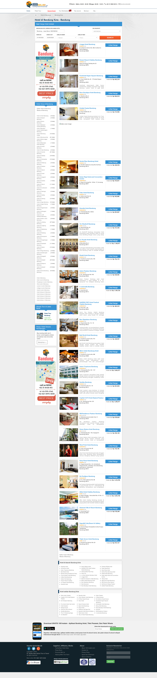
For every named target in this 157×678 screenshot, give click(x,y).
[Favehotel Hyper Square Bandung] (82, 82)
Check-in (38, 34)
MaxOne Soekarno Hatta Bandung (89, 578)
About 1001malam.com (88, 648)
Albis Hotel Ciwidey (66, 595)
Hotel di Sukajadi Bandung (41, 260)
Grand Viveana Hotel (83, 604)
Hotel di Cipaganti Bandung (41, 177)
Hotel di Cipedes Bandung (41, 181)
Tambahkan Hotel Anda (62, 648)
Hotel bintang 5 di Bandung (43, 292)
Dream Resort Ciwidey (66, 580)
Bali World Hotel (65, 572)
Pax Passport (96, 28)
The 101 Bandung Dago (67, 613)
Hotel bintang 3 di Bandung (43, 296)
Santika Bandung (65, 611)
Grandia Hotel (64, 584)
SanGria (98, 609)
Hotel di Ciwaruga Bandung (41, 192)
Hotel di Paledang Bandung (41, 233)
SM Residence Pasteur (101, 611)
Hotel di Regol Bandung (43, 250)
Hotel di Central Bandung (41, 147)
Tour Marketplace (64, 11)
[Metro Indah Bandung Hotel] (82, 356)
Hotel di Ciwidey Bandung (41, 195)
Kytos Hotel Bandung (83, 606)
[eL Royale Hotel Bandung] (82, 245)
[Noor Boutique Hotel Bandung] (82, 98)
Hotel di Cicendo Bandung (41, 152)
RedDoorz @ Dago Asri (84, 609)
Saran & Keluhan (86, 657)
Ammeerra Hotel (65, 568)
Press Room (58, 650)
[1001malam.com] (36, 4)
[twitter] (33, 650)
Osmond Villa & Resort (66, 609)
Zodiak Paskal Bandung (107, 585)
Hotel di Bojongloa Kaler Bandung (41, 143)
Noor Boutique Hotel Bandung (88, 585)
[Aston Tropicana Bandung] (82, 372)
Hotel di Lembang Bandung (41, 222)
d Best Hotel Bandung (66, 577)
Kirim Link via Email (116, 629)
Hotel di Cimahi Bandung (40, 174)
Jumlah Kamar (61, 34)
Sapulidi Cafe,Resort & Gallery (86, 611)
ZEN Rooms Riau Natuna (108, 582)
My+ (94, 11)
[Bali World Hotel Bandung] (82, 340)
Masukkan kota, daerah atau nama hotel (48, 28)
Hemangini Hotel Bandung (102, 604)
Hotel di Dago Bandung (42, 202)
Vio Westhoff (64, 614)
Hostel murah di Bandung (43, 290)
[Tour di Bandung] (46, 316)
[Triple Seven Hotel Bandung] (82, 544)
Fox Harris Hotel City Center (68, 604)
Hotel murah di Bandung (43, 280)
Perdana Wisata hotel (107, 566)
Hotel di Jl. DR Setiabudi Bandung (41, 215)
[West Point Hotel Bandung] (82, 450)
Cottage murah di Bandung (43, 288)
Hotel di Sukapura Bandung (41, 264)
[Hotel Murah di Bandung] (46, 376)
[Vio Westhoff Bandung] (82, 229)
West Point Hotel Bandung (108, 580)
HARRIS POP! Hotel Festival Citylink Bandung (88, 569)
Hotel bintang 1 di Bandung (43, 300)
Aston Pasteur (99, 595)
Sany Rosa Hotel (106, 570)
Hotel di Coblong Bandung (41, 199)
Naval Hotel (81, 607)
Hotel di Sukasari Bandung (41, 267)
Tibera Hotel (105, 578)
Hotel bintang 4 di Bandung (43, 294)
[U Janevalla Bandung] (82, 292)
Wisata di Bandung (42, 110)
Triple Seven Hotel (83, 613)
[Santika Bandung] (82, 387)
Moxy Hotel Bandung (101, 606)
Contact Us (85, 650)
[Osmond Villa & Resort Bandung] (82, 513)
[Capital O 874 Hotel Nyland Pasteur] (82, 403)
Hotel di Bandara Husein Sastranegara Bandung (42, 130)
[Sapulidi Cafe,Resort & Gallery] (82, 528)
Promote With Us (60, 652)
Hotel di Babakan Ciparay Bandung (41, 125)
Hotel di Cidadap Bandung (41, 156)
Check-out (50, 34)
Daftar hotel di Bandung (66, 555)
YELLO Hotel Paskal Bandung (85, 614)
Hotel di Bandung (41, 278)
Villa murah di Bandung (42, 284)
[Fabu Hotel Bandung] (82, 198)
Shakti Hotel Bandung (107, 573)
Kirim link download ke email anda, (105, 626)
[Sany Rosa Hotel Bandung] (82, 466)
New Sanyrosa (85, 584)
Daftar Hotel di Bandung (44, 108)
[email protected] (125, 4)
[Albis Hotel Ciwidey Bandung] (82, 497)
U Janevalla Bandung (101, 613)
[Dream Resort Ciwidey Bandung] (82, 65)
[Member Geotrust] (34, 662)
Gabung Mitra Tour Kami (62, 654)
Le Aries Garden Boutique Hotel (89, 575)
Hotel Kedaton (64, 606)
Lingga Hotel (84, 577)
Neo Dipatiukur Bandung (87, 582)
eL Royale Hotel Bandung (67, 582)
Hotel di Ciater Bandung (43, 150)
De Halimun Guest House (102, 599)
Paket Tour (38, 11)
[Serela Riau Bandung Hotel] (82, 166)
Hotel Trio (83, 573)
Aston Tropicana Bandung (67, 570)
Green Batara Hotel (86, 566)
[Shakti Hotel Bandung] (82, 260)
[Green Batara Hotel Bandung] (82, 434)
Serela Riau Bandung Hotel (108, 572)
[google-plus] (38, 650)
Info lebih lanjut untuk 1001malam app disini (73, 634)
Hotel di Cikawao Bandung (41, 167)
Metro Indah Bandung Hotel (88, 580)
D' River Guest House (83, 599)
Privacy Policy (86, 652)
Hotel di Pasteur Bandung (41, 247)
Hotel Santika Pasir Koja (87, 571)
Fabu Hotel (81, 600)
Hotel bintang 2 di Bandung (43, 298)
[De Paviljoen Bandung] (82, 481)
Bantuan (86, 11)
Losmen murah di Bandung (43, 286)
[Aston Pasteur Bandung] (82, 276)
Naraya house (64, 607)
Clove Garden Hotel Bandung (68, 575)
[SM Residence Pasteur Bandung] (82, 419)
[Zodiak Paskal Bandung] (82, 113)
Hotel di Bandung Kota (42, 137)
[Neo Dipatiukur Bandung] (82, 325)
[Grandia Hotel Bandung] (82, 213)
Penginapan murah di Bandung (44, 282)
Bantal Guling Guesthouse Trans (69, 573)
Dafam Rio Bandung (66, 579)
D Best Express (100, 597)
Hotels (29, 11)
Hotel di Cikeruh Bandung (41, 170)
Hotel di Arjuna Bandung (40, 122)
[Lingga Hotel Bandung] (82, 49)
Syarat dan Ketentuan (88, 654)
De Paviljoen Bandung (66, 600)
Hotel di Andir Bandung (42, 115)
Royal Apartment (106, 568)
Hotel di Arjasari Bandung (41, 118)
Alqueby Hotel (64, 566)
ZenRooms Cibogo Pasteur (108, 584)
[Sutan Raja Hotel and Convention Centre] (82, 182)
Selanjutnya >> (42, 342)
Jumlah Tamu (81, 34)
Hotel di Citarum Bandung (41, 185)
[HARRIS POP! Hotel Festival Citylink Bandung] (82, 308)
